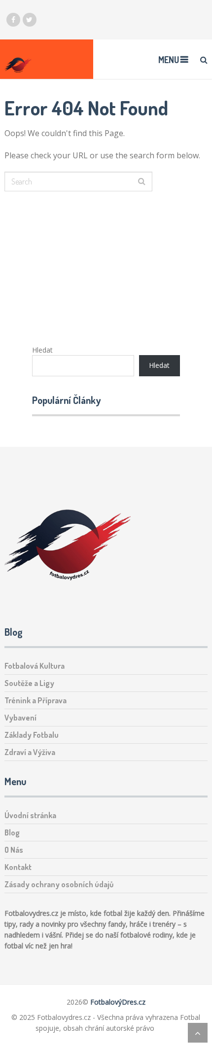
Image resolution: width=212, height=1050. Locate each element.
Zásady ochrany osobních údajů (58, 884)
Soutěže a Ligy (29, 683)
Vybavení (20, 718)
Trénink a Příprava (35, 700)
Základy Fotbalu (31, 735)
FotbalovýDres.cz (117, 1002)
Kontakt (18, 867)
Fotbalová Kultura (34, 666)
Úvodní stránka (30, 815)
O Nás (13, 850)
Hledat (42, 350)
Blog (12, 832)
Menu (168, 59)
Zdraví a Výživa (29, 752)
